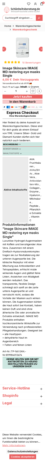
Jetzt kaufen (22, 96)
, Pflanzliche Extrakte (35, 209)
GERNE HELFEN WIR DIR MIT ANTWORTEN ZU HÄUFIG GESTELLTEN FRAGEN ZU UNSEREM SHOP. (22, 363)
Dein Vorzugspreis (26, 79)
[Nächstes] (41, 49)
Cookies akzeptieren (23, 456)
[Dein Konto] (35, 3)
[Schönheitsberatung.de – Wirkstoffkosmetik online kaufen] (22, 9)
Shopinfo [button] (10, 395)
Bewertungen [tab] (11, 149)
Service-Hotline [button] (16, 388)
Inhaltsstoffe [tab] (11, 153)
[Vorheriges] (3, 49)
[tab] (22, 144)
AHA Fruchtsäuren (35, 163)
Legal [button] (7, 403)
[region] (22, 49)
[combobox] (22, 18)
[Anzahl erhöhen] (26, 91)
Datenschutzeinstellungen (23, 451)
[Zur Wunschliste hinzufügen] (33, 91)
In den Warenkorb (22, 101)
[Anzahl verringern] (5, 91)
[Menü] (3, 3)
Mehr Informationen (13, 445)
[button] (39, 91)
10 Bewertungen (31, 62)
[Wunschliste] (28, 3)
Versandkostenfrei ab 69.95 (16, 83)
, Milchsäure (35, 199)
